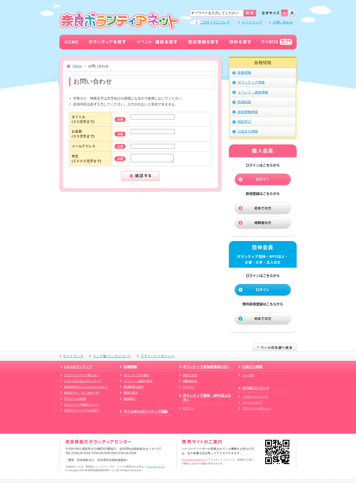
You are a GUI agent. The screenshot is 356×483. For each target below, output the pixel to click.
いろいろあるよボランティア (83, 381)
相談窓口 (129, 398)
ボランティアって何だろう (81, 375)
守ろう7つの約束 (75, 398)
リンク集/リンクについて (112, 356)
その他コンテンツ (255, 388)
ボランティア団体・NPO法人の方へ (207, 397)
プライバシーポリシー (157, 356)
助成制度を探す (134, 387)
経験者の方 (190, 381)
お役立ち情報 (252, 367)
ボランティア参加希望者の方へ (206, 367)
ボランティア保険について (81, 404)
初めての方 (190, 375)
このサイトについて (215, 22)
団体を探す (131, 392)
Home (77, 66)
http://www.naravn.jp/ (193, 459)
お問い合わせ (283, 22)
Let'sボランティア (78, 367)
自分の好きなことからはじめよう (86, 387)
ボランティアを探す (137, 375)
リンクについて (252, 402)
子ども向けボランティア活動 (146, 411)
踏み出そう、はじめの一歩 (81, 392)
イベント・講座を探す (138, 381)
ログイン (188, 387)
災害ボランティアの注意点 (81, 410)
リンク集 (248, 375)
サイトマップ (252, 22)
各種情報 (130, 367)
